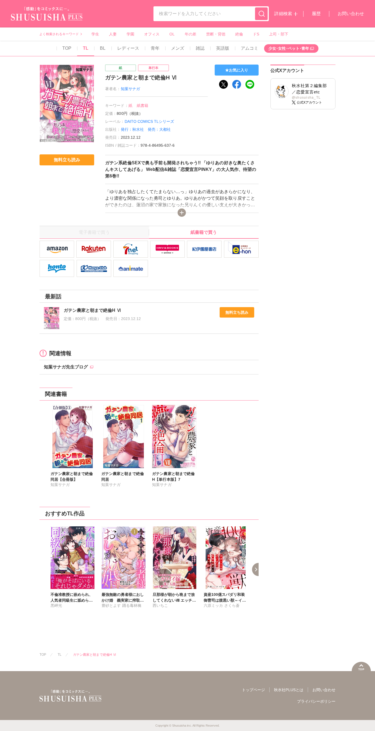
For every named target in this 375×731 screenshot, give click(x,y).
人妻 (113, 34)
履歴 (316, 13)
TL (85, 48)
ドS (256, 34)
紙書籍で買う (204, 232)
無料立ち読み (236, 312)
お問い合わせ (351, 13)
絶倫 (239, 34)
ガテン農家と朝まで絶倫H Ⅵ (94, 655)
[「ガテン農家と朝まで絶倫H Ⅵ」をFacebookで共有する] (236, 84)
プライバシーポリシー (316, 701)
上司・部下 (278, 34)
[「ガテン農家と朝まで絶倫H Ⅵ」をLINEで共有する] (249, 84)
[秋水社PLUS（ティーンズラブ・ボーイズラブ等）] (46, 17)
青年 (155, 48)
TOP (66, 48)
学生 (95, 34)
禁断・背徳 (215, 34)
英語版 (222, 48)
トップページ (253, 690)
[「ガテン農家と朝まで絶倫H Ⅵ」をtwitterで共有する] (223, 84)
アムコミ (249, 48)
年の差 (190, 34)
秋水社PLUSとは (288, 690)
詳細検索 (283, 13)
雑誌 (200, 48)
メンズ (177, 48)
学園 (130, 34)
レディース (128, 48)
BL (102, 48)
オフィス (151, 34)
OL (172, 34)
